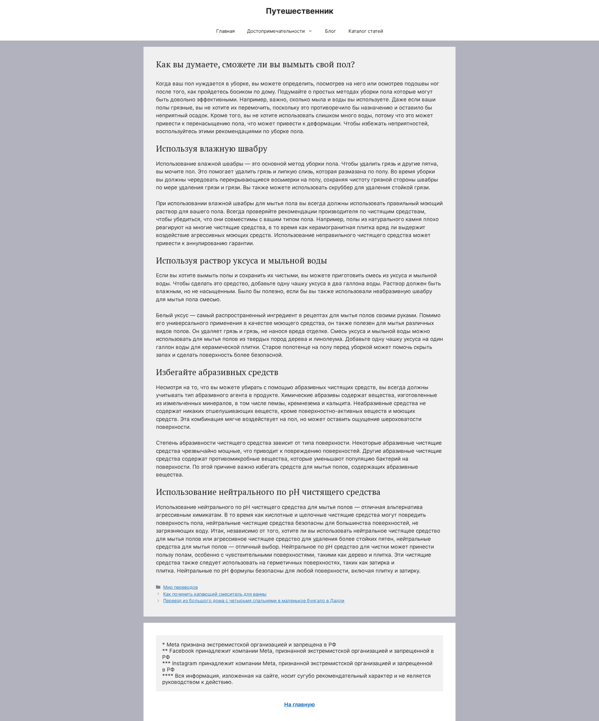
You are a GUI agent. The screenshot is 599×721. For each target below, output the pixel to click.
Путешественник (300, 11)
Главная (225, 31)
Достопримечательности (276, 31)
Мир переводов (180, 587)
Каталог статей (365, 31)
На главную (299, 704)
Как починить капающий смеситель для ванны (214, 594)
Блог (330, 31)
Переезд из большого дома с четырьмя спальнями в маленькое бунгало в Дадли (253, 600)
